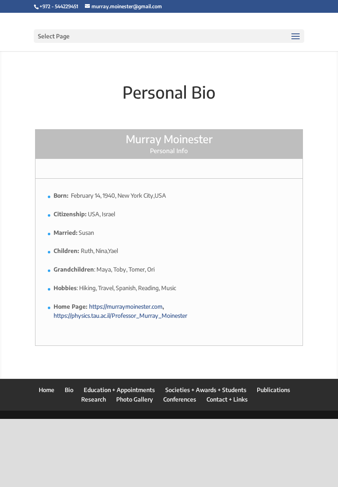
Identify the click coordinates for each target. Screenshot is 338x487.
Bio (69, 389)
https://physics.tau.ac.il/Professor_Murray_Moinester (120, 315)
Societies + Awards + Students (205, 389)
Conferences (179, 399)
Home (46, 389)
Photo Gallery (134, 399)
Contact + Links (227, 399)
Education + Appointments (119, 389)
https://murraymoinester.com (125, 306)
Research (93, 399)
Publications (273, 389)
